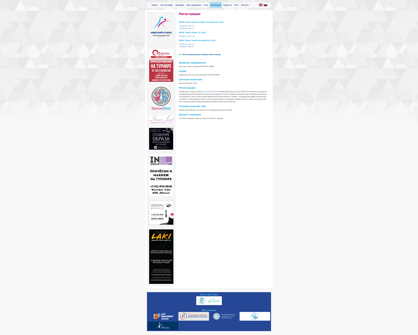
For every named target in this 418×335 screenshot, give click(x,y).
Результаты (227, 5)
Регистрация (216, 5)
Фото (236, 5)
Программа (179, 5)
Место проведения (194, 5)
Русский (265, 5)
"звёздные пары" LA (186, 26)
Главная (155, 5)
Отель (206, 5)
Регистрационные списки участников (201, 54)
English (260, 5)
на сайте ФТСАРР (210, 91)
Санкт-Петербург (166, 5)
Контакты (245, 5)
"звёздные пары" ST (186, 28)
